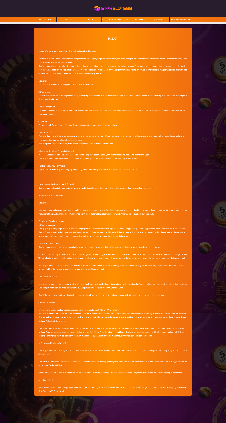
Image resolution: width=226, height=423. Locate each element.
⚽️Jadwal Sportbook (181, 20)
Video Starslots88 (134, 20)
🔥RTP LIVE (158, 20)
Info (90, 20)
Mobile (67, 20)
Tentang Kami (44, 20)
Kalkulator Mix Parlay (112, 20)
